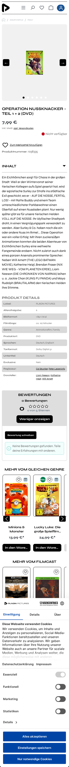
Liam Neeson (43, 375)
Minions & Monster (16, 529)
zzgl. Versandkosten (24, 128)
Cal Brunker (42, 368)
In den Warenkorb (17, 547)
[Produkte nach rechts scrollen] (62, 519)
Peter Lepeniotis (57, 368)
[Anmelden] (61, 8)
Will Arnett (47, 378)
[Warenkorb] (51, 8)
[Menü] (23, 8)
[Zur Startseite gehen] (8, 8)
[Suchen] (32, 8)
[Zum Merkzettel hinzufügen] (18, 479)
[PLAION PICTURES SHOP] (3, 19)
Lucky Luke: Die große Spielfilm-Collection (47, 529)
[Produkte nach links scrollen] (6, 519)
